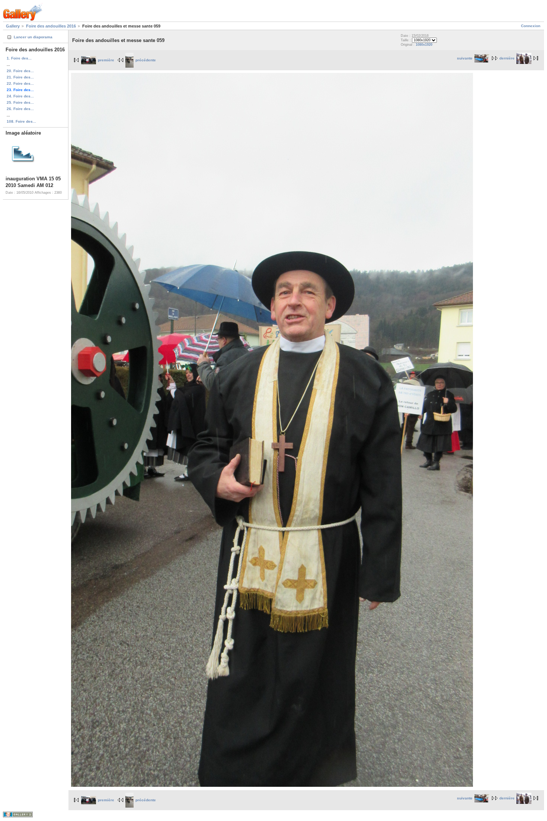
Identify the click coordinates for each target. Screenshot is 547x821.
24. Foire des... (20, 96)
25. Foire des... (20, 102)
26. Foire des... (20, 109)
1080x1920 (424, 44)
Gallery (13, 26)
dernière (507, 58)
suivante (465, 58)
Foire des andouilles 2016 (51, 26)
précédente (145, 60)
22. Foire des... (20, 83)
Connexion (530, 26)
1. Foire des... (19, 58)
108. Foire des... (21, 121)
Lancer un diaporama (33, 37)
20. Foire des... (20, 71)
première (106, 60)
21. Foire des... (20, 77)
